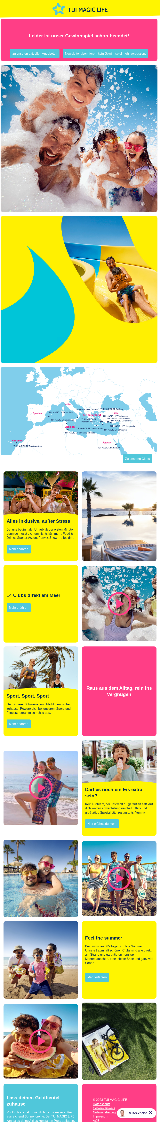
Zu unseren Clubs (137, 458)
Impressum (100, 1116)
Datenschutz (101, 1104)
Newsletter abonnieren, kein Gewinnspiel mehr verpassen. (105, 53)
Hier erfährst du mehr (101, 823)
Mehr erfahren (18, 549)
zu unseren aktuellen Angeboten (34, 53)
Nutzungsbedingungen (108, 1112)
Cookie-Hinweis (104, 1108)
